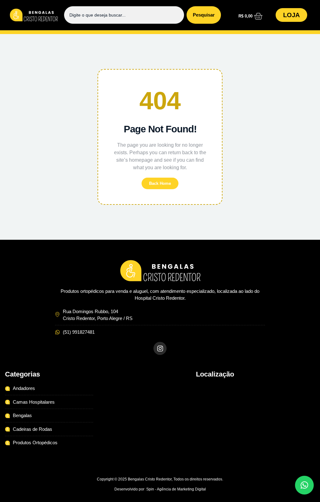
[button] (160, 32)
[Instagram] (160, 348)
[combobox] (124, 15)
